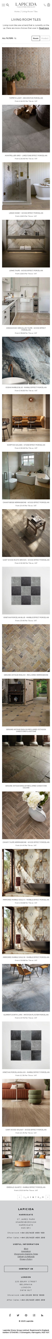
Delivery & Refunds (26, 1256)
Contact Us (26, 1269)
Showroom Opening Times (26, 1254)
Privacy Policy (26, 1259)
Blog (26, 1249)
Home (17, 12)
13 (43, 1197)
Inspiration (26, 1251)
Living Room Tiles (30, 12)
